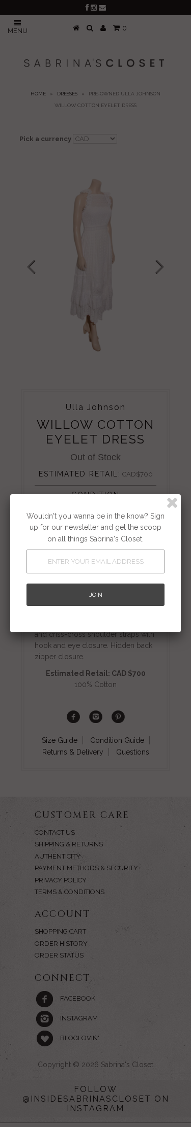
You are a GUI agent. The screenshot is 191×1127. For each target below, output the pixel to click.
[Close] (172, 502)
